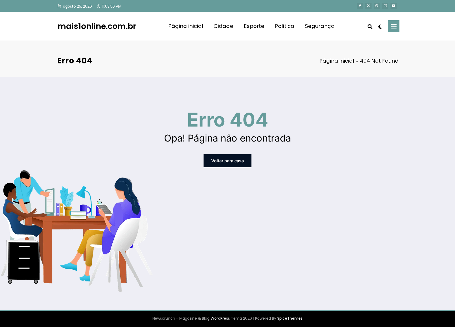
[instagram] (385, 6)
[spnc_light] (380, 26)
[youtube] (393, 6)
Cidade (223, 26)
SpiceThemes (290, 318)
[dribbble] (377, 6)
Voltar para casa (227, 160)
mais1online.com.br (97, 26)
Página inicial (185, 26)
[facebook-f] (360, 6)
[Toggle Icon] (393, 26)
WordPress (220, 318)
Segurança (320, 26)
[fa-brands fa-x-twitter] (368, 6)
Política (284, 26)
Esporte (254, 26)
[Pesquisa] (369, 26)
